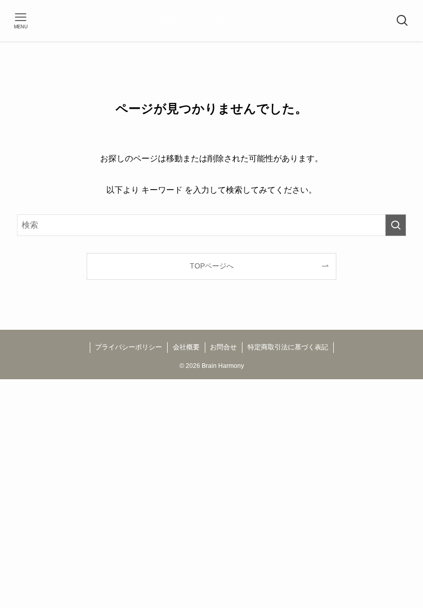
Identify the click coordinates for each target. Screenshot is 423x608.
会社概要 (186, 347)
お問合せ (223, 347)
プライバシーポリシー (128, 347)
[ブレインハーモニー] (211, 20)
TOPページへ (212, 266)
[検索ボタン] (402, 20)
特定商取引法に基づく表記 (288, 347)
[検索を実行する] (395, 225)
